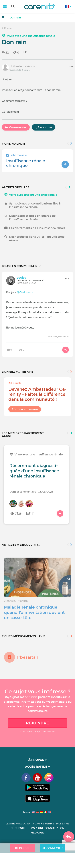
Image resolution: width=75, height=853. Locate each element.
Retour (8, 28)
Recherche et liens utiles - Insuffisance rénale (36, 238)
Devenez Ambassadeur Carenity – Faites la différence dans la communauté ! (37, 394)
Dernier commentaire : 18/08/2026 (31, 491)
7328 (18, 513)
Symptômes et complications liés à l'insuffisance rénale (34, 205)
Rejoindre (37, 723)
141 (32, 513)
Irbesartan (27, 657)
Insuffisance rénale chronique (25, 163)
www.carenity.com (27, 823)
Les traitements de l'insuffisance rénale (37, 228)
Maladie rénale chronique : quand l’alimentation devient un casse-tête (34, 612)
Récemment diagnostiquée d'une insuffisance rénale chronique (34, 471)
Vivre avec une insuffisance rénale (31, 36)
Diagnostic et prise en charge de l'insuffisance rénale (32, 217)
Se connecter (52, 848)
